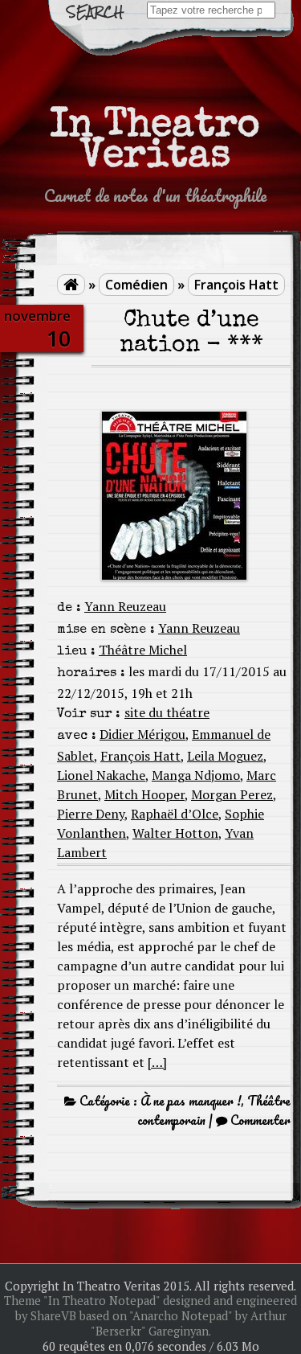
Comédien (136, 284)
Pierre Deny (90, 814)
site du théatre (166, 712)
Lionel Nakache (101, 775)
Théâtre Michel (143, 650)
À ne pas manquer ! (190, 1100)
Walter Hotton (175, 833)
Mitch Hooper (144, 794)
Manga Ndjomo (196, 775)
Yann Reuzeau (125, 606)
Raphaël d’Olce (174, 814)
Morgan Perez (232, 794)
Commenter (260, 1120)
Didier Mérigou (142, 734)
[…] (157, 1062)
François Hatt (236, 284)
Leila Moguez (225, 756)
